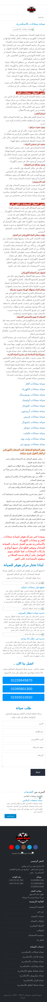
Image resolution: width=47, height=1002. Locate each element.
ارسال (38, 772)
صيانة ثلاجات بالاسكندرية (33, 957)
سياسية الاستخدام (36, 935)
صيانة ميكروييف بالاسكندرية (32, 975)
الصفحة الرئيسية (37, 907)
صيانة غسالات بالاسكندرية (33, 952)
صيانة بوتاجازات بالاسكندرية (32, 966)
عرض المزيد (10, 816)
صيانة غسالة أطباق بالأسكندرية (30, 985)
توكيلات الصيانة (37, 921)
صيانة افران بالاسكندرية (33, 980)
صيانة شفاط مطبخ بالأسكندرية (30, 971)
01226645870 (22, 680)
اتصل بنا (40, 940)
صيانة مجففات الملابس (32, 800)
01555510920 (22, 697)
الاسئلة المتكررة (37, 926)
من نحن (40, 911)
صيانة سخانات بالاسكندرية (32, 961)
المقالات (40, 930)
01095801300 (22, 689)
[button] (40, 798)
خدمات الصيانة (37, 916)
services (41, 17)
